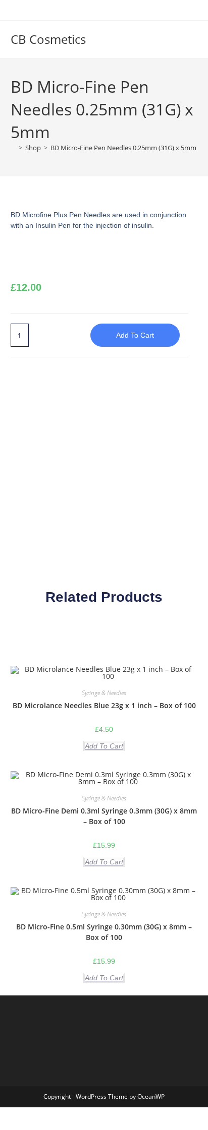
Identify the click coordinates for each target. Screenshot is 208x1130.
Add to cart (135, 335)
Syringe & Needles (104, 692)
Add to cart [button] (104, 746)
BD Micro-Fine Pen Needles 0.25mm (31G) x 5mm (123, 147)
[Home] (13, 147)
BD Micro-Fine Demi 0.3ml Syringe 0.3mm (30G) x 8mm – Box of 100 (104, 816)
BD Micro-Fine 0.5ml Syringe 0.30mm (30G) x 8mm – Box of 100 (104, 932)
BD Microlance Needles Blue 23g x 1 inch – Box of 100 (104, 705)
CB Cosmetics (48, 39)
